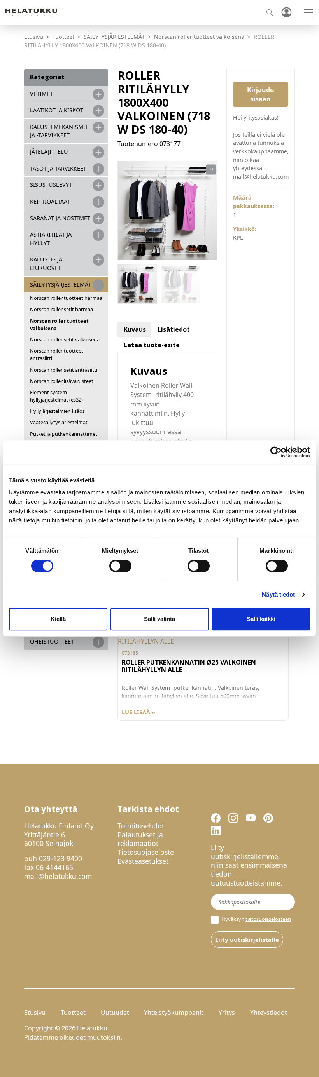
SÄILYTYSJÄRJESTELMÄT (114, 36)
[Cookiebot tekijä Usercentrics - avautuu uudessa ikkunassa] (276, 452)
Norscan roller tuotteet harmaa (66, 297)
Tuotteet (63, 36)
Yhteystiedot (268, 1012)
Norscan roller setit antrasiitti (63, 369)
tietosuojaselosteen (268, 918)
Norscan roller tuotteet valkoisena (199, 36)
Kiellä (58, 619)
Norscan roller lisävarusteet (61, 381)
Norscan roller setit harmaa (61, 309)
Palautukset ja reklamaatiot (140, 839)
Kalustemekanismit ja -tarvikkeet (59, 131)
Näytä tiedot (278, 594)
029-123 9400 (60, 858)
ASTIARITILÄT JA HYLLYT (51, 239)
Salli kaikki (261, 619)
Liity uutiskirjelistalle (247, 939)
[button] (211, 169)
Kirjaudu (286, 12)
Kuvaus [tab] (135, 329)
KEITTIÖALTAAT (50, 201)
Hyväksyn (255, 919)
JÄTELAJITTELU (49, 151)
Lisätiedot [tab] (174, 329)
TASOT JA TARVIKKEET (58, 168)
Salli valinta (159, 619)
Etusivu (33, 36)
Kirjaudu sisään (260, 94)
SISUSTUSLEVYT (51, 184)
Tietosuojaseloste (145, 852)
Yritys (227, 1012)
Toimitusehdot (140, 825)
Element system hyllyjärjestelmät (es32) (56, 396)
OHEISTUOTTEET (52, 641)
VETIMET (41, 93)
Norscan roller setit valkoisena (65, 339)
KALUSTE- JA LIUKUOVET (46, 263)
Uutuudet (115, 1012)
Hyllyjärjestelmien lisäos (57, 410)
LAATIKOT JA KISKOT (56, 110)
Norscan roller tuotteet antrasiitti (56, 354)
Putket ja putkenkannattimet (63, 433)
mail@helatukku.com (58, 876)
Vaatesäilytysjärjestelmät (59, 422)
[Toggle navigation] (308, 12)
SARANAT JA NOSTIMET (60, 218)
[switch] (120, 566)
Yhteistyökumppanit (173, 1012)
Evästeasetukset (142, 861)
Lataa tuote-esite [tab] (152, 345)
